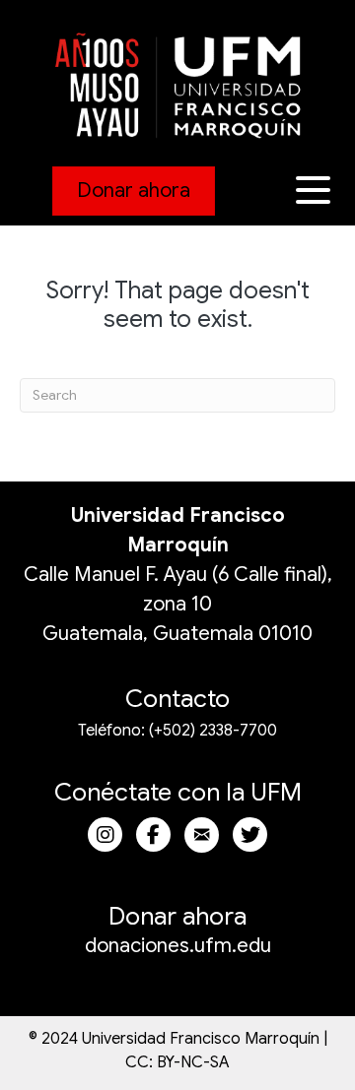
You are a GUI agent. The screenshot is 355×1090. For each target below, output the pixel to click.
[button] (315, 190)
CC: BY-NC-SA (177, 1062)
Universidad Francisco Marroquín (201, 1039)
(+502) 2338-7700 (213, 730)
